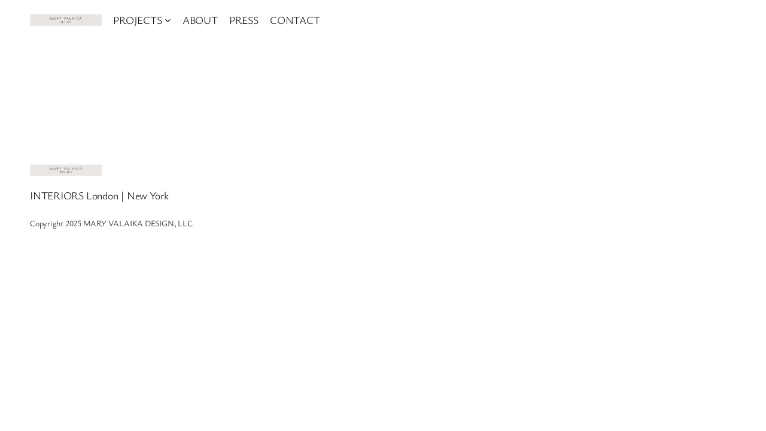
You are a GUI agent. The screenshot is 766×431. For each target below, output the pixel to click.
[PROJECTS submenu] (168, 20)
